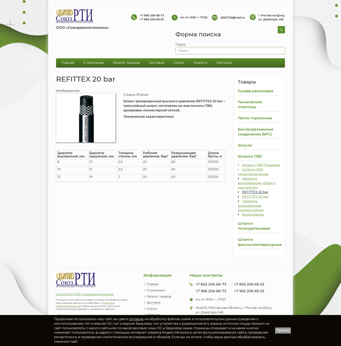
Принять (283, 330)
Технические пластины (250, 104)
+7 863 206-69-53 (249, 284)
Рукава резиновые (255, 91)
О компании (93, 63)
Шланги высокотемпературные (259, 241)
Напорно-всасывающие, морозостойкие (251, 205)
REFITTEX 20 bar (255, 192)
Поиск (180, 44)
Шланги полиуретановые (254, 225)
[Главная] (74, 16)
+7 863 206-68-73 (211, 284)
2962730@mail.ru (232, 17)
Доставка (156, 63)
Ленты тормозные (255, 118)
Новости (200, 63)
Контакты (224, 63)
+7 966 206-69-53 (152, 19)
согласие (136, 319)
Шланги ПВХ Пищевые (261, 165)
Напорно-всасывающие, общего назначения (256, 183)
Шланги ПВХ (250, 156)
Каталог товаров (126, 63)
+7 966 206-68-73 (152, 15)
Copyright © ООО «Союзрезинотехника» (85, 294)
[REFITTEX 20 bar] (86, 141)
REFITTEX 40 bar (255, 196)
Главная (68, 63)
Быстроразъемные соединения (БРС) (255, 131)
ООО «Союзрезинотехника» (82, 27)
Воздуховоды (253, 214)
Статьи (178, 63)
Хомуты (245, 145)
